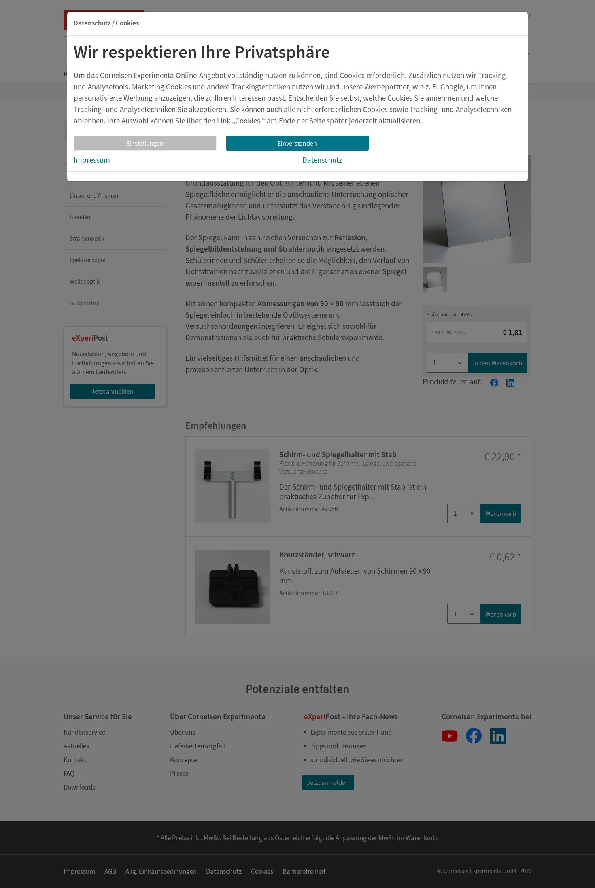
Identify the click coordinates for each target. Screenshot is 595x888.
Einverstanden (297, 143)
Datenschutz (322, 160)
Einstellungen (145, 143)
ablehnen (89, 120)
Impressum (92, 160)
